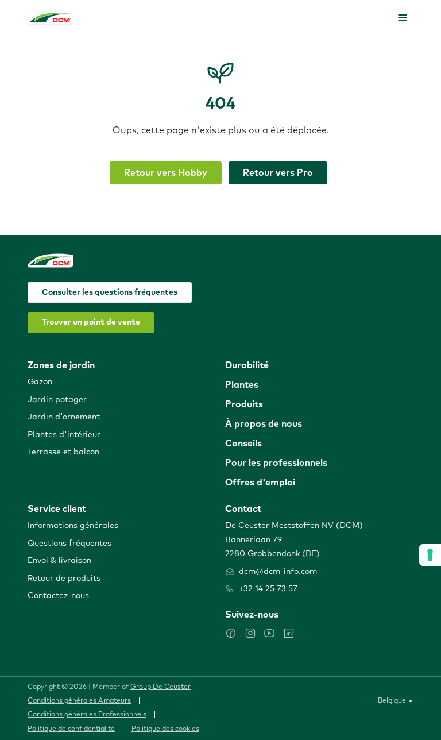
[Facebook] (231, 633)
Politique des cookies (165, 729)
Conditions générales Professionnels (87, 714)
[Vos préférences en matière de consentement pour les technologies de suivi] (430, 555)
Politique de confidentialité (71, 729)
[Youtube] (269, 633)
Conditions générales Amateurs (79, 700)
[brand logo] (51, 17)
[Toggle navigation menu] (402, 17)
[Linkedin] (289, 633)
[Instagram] (250, 633)
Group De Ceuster (160, 687)
